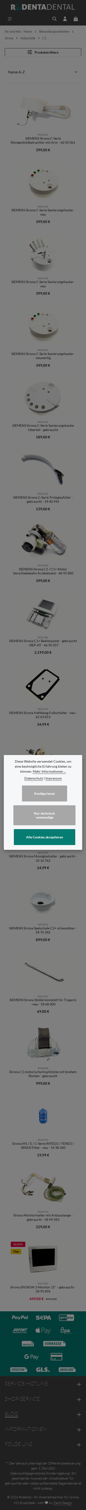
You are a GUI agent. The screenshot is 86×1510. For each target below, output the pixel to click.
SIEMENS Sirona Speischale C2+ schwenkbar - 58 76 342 (43, 930)
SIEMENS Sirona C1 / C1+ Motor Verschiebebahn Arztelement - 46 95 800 (43, 571)
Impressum (53, 778)
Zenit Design (63, 1503)
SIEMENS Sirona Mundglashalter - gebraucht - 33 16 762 (43, 858)
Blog (11, 1414)
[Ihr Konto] (65, 19)
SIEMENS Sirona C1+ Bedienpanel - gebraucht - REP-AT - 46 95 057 (43, 643)
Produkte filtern (46, 52)
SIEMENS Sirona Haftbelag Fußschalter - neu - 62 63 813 (43, 715)
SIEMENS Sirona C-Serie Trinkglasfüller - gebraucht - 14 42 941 (43, 499)
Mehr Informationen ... (49, 771)
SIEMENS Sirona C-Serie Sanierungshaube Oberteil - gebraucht (43, 427)
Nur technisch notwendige (44, 815)
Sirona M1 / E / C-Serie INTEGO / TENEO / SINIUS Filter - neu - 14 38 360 (43, 1145)
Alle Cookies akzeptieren (44, 837)
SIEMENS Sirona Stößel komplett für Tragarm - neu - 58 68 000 (43, 1002)
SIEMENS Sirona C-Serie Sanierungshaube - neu (43, 212)
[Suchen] (54, 19)
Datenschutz (33, 778)
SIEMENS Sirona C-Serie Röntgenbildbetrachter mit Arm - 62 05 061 (43, 140)
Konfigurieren (44, 793)
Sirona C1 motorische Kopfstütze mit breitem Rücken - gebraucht (43, 1074)
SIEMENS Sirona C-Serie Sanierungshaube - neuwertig (43, 356)
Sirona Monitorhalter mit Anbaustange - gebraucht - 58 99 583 (43, 1217)
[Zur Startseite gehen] (43, 7)
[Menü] (10, 19)
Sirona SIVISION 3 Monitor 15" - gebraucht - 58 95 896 (43, 1289)
